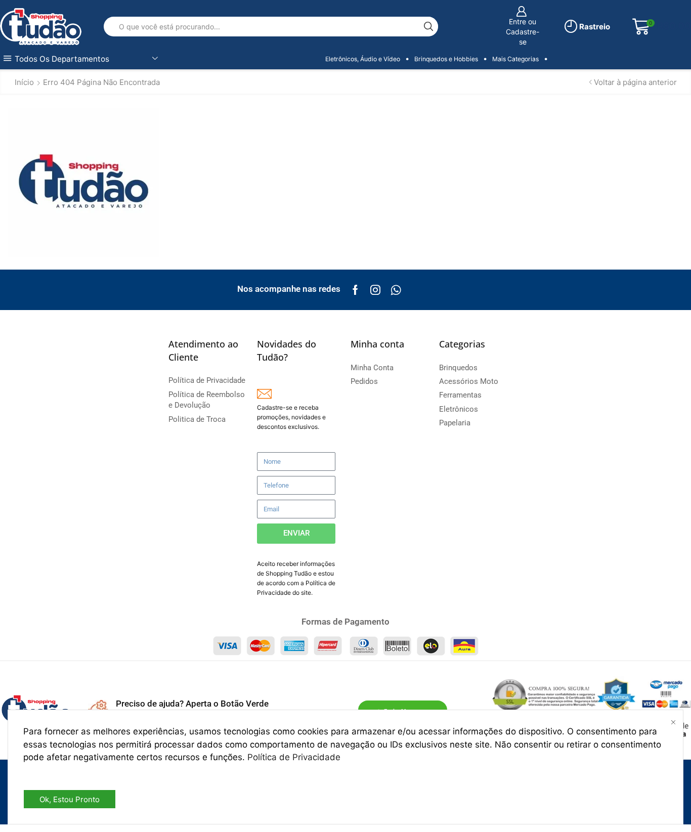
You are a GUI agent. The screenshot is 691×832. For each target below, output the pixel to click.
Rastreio (594, 26)
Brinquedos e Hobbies (446, 59)
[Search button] (428, 26)
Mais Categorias (515, 59)
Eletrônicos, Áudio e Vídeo (362, 59)
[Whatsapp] (396, 290)
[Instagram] (375, 290)
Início (24, 82)
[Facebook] (355, 290)
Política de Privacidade (293, 757)
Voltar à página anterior (635, 82)
